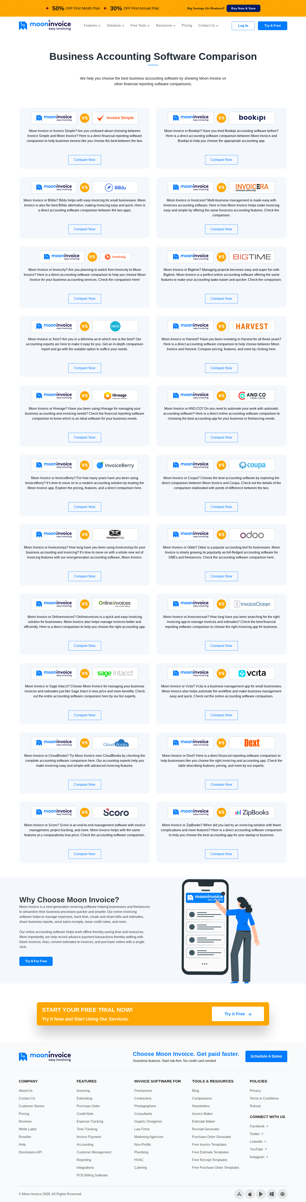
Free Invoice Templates (209, 1144)
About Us (25, 1090)
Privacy (255, 1090)
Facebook (257, 1126)
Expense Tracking (90, 1121)
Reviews (25, 1121)
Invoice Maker (202, 1114)
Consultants (143, 1114)
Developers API (30, 1152)
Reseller (25, 1137)
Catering (140, 1167)
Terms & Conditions (264, 1098)
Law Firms (142, 1129)
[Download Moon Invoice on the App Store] (239, 1194)
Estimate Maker (203, 1121)
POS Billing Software (92, 1175)
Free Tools (138, 25)
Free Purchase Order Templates (215, 1167)
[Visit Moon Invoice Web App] (282, 1194)
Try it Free (235, 1014)
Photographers (145, 1106)
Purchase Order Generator (211, 1137)
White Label (27, 1129)
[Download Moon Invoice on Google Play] (261, 1194)
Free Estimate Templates (210, 1152)
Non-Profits (142, 1144)
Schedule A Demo (266, 1056)
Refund (255, 1106)
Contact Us (206, 25)
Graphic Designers (148, 1121)
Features (90, 25)
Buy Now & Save (243, 8)
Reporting (84, 1160)
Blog (195, 1090)
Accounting (85, 1144)
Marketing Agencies (148, 1137)
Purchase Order (88, 1106)
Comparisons (202, 1098)
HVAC (139, 1160)
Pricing (187, 25)
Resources (164, 25)
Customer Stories (31, 1106)
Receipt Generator (205, 1129)
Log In (243, 25)
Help (22, 1144)
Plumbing (141, 1152)
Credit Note (85, 1114)
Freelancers (143, 1090)
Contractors (142, 1098)
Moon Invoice (32, 1194)
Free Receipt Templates (209, 1160)
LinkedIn (256, 1141)
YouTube (256, 1149)
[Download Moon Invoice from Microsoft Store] (271, 1194)
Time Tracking (87, 1129)
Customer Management (94, 1152)
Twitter (255, 1134)
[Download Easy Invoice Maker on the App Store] (250, 1194)
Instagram (257, 1157)
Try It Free (272, 25)
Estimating (84, 1098)
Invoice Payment (89, 1137)
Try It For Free (36, 961)
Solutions (114, 25)
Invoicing (83, 1090)
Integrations (85, 1167)
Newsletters (201, 1106)
